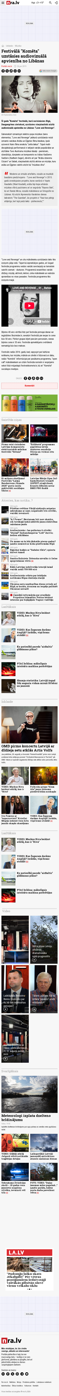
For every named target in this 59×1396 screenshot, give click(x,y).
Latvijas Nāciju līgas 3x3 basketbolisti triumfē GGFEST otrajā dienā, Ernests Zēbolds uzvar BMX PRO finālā (43, 483)
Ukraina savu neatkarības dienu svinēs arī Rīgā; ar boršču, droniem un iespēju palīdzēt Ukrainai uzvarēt (34, 586)
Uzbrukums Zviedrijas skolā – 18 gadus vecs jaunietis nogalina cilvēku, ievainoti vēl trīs (13, 1187)
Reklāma (12, 1382)
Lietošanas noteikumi (44, 1382)
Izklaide (9, 46)
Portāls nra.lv (6, 66)
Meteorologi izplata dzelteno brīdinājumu (26, 1117)
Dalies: (19, 378)
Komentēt (29, 385)
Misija (19, 1382)
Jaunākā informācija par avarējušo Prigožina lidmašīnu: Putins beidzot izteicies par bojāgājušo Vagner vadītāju (31, 597)
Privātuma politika (29, 1382)
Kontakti (35, 1386)
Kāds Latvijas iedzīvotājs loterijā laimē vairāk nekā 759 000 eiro (31, 568)
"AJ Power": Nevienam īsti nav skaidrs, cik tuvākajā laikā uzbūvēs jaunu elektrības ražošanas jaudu (33, 522)
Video (6, 911)
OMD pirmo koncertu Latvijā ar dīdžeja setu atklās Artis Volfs (27, 748)
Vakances (27, 1386)
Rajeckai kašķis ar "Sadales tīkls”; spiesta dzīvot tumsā (32, 551)
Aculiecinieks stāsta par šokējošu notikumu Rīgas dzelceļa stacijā (28, 576)
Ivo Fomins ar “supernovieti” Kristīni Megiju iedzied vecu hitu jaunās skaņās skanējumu (15, 820)
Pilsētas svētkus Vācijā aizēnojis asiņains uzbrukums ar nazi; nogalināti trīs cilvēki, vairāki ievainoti (33, 511)
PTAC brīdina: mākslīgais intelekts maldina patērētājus (34, 665)
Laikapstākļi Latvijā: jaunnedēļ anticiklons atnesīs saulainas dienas (43, 1156)
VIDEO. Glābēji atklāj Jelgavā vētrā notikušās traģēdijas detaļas (14, 1156)
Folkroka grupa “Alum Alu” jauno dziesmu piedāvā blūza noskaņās (43, 789)
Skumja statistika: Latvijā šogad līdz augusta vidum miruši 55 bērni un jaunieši (37, 683)
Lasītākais (8, 607)
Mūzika (18, 46)
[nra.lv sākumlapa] (12, 3)
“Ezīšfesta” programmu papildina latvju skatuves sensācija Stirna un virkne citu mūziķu (42, 449)
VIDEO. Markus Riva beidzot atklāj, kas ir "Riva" (33, 614)
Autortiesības (6, 1386)
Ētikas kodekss (17, 1386)
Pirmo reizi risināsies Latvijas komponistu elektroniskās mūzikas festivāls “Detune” (14, 448)
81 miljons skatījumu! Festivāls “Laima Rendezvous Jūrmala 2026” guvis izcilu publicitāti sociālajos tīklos (13, 484)
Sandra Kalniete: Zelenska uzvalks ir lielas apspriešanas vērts (33, 559)
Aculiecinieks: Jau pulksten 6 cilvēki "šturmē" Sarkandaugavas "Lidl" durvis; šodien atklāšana (31, 533)
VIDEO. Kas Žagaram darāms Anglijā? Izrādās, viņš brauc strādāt (34, 632)
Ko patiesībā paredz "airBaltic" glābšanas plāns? (35, 648)
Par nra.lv (4, 1382)
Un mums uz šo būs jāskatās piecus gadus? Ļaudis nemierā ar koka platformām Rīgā (33, 542)
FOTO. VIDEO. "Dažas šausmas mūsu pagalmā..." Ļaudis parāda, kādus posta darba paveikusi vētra (43, 1187)
